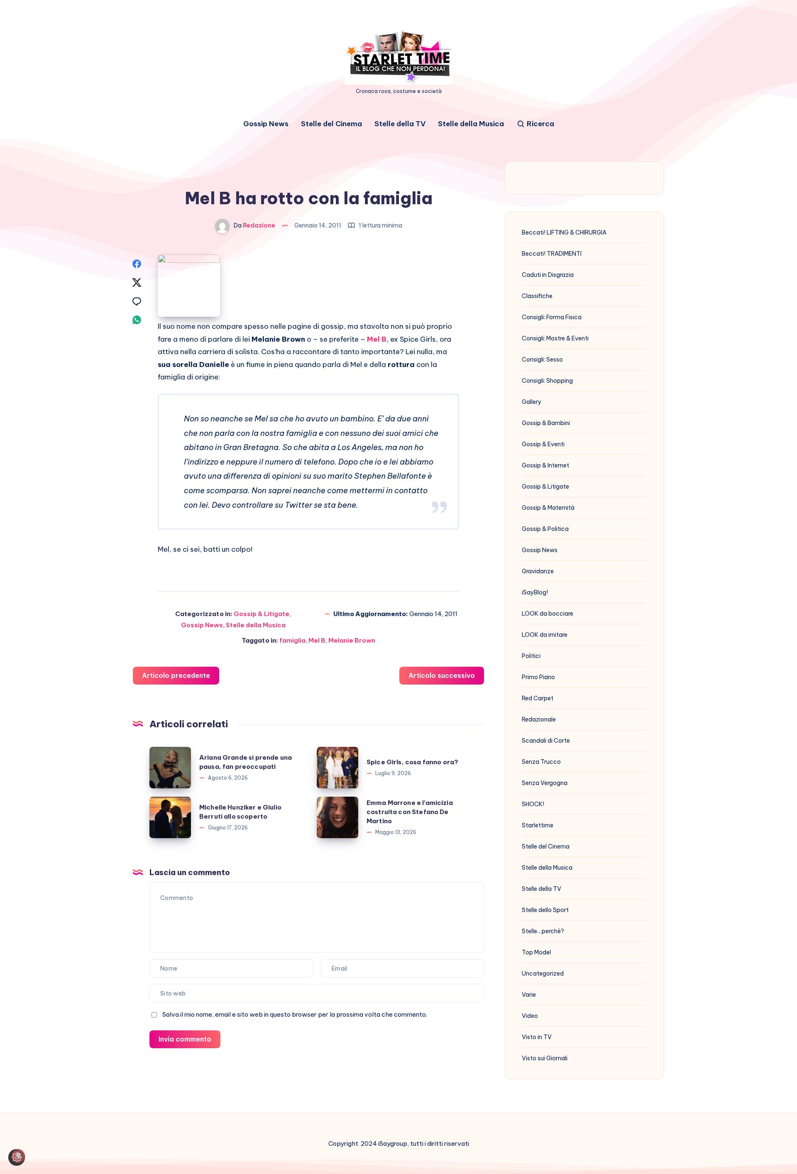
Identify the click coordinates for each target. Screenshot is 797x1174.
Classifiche (537, 296)
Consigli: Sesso (542, 359)
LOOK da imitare (544, 634)
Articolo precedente (176, 675)
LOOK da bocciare (547, 613)
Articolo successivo (441, 675)
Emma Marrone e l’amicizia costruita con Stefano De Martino (410, 812)
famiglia (292, 640)
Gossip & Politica (545, 529)
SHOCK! (533, 804)
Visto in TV (537, 1037)
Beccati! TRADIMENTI (552, 253)
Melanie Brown (351, 640)
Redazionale (539, 719)
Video (530, 1016)
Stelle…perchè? (543, 931)
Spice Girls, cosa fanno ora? (412, 762)
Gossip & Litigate (261, 614)
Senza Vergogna (544, 783)
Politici (531, 656)
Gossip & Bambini (546, 423)
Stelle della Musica (471, 124)
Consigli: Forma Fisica (552, 317)
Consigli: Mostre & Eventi (555, 338)
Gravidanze (538, 571)
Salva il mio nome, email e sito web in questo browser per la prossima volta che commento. (294, 1014)
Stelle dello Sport (545, 910)
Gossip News (265, 124)
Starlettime (537, 825)
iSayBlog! (535, 592)
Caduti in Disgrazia (548, 275)
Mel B (316, 640)
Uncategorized (543, 973)
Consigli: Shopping (547, 380)
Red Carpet (537, 698)
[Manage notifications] (18, 1155)
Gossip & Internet (545, 465)
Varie (529, 994)
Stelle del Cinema (331, 124)
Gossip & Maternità (548, 507)
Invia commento (185, 1039)
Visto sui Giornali (544, 1058)
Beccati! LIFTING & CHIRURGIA (564, 232)
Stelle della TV (399, 124)
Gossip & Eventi (543, 444)
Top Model (536, 952)
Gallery (531, 402)
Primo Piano (538, 677)
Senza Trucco (541, 762)
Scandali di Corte (546, 740)
